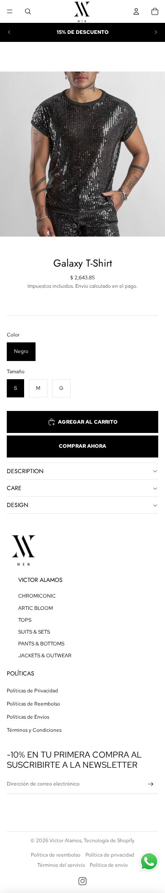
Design (17, 505)
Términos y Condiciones (34, 730)
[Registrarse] (150, 784)
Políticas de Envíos (28, 717)
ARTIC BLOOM (35, 608)
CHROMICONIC (37, 596)
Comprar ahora (82, 446)
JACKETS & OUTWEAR (45, 655)
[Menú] (9, 11)
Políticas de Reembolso (33, 703)
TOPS (24, 620)
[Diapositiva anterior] (9, 32)
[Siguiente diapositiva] (155, 32)
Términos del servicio (61, 865)
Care (14, 488)
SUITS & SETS (34, 631)
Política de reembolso (55, 855)
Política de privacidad (109, 855)
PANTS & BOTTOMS (41, 643)
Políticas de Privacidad (32, 690)
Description (25, 471)
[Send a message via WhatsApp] (149, 861)
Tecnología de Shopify (109, 840)
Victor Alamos (65, 840)
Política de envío (109, 865)
